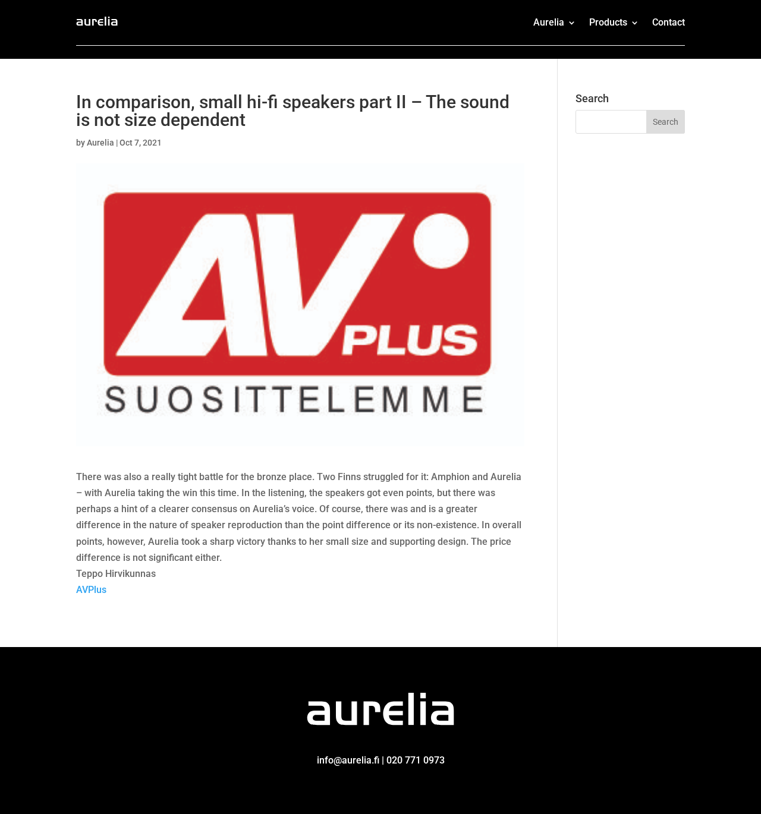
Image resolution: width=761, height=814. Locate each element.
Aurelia (548, 22)
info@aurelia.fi (348, 760)
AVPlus (91, 589)
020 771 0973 (415, 760)
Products (608, 22)
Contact (668, 22)
